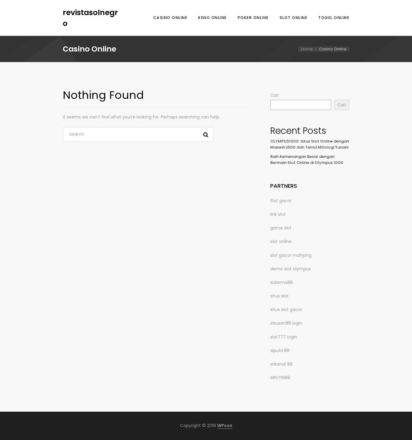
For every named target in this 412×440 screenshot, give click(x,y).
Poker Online (253, 17)
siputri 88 (280, 350)
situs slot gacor (286, 309)
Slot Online (294, 17)
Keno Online (212, 17)
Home (307, 49)
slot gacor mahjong (291, 255)
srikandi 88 (281, 364)
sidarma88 (281, 282)
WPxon (224, 426)
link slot (278, 214)
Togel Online (333, 17)
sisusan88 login (286, 323)
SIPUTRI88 (280, 378)
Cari (274, 95)
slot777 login (283, 337)
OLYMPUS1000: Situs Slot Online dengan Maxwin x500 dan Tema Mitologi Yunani (309, 144)
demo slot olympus (290, 269)
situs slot (279, 296)
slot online (281, 241)
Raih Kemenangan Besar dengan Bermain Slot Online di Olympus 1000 (306, 160)
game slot (281, 228)
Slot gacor (281, 201)
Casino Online (170, 17)
